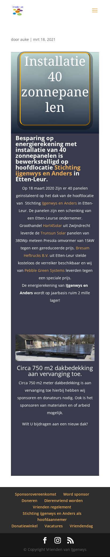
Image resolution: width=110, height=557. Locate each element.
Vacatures (54, 525)
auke (24, 39)
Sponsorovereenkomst (35, 494)
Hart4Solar (52, 225)
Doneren (29, 500)
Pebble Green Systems (45, 270)
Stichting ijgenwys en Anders (47, 170)
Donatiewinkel (24, 525)
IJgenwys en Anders (59, 203)
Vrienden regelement (52, 506)
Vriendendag (81, 525)
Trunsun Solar (53, 233)
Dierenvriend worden (63, 500)
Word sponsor (76, 494)
